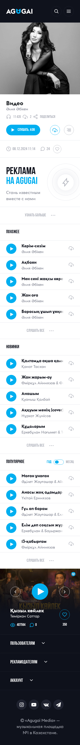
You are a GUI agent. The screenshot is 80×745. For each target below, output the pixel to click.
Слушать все (35, 331)
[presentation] (15, 592)
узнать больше (35, 215)
